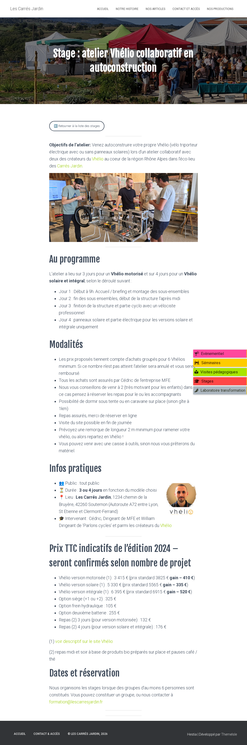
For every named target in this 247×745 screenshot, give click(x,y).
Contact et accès (186, 9)
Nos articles (155, 9)
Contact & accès (47, 734)
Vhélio (97, 158)
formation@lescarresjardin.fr (76, 701)
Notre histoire (127, 9)
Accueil (103, 9)
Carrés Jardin (69, 165)
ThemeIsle (229, 734)
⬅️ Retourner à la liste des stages (77, 126)
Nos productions (220, 9)
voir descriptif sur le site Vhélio (84, 641)
